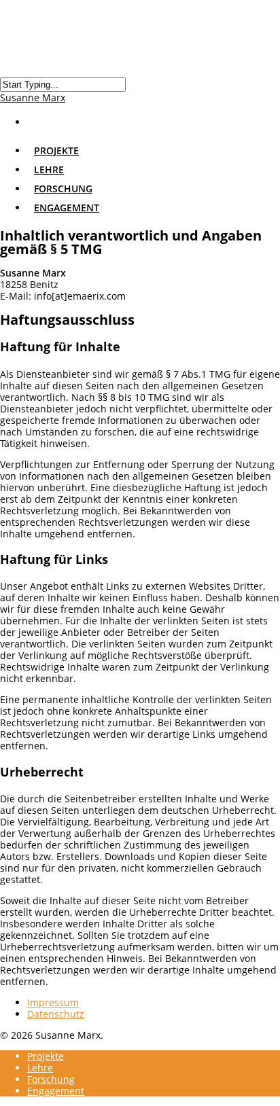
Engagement (66, 207)
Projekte (45, 1056)
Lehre (40, 1067)
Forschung (51, 1079)
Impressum (53, 1002)
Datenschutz (55, 1013)
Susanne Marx (32, 97)
